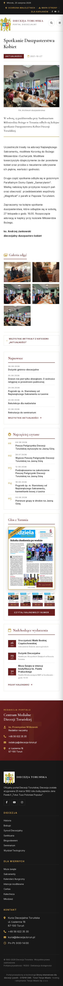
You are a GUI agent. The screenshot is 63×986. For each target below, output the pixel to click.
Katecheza (9, 894)
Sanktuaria (9, 835)
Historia (7, 820)
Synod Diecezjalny (13, 830)
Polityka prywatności (13, 965)
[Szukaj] (51, 22)
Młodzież (8, 899)
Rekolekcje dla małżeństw (22, 402)
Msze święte (10, 869)
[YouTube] (55, 11)
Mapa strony (49, 8)
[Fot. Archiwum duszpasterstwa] (31, 86)
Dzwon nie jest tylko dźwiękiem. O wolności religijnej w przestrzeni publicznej (31, 378)
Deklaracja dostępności (41, 965)
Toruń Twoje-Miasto (42, 978)
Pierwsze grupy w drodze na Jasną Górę (34, 500)
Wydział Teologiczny (14, 850)
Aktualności (14, 56)
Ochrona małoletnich (21, 8)
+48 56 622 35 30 (18, 736)
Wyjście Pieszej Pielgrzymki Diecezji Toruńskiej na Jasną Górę (34, 458)
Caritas (7, 889)
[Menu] (59, 22)
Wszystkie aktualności (23, 418)
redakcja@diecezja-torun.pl (23, 742)
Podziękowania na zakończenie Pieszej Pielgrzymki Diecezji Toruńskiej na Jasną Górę (32, 472)
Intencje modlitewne (14, 884)
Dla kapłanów (39, 11)
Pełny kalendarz (19, 684)
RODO (26, 965)
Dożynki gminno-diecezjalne (23, 368)
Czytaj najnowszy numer (31, 612)
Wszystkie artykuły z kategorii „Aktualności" (29, 340)
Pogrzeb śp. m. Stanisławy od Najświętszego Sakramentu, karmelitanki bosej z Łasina (31, 487)
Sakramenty (10, 874)
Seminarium (9, 845)
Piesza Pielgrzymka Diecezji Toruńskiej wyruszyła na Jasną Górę (34, 445)
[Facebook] (52, 11)
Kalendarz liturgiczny (14, 879)
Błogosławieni (11, 840)
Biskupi (7, 825)
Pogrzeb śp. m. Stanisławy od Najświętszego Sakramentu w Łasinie (28, 391)
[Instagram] (58, 11)
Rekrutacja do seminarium (22, 411)
